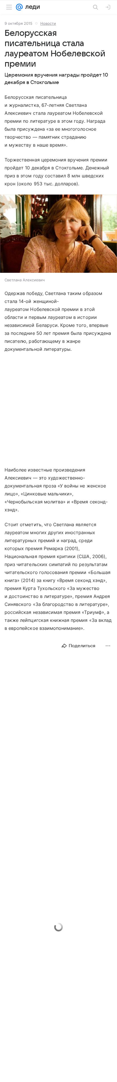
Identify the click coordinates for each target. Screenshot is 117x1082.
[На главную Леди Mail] (31, 7)
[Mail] (19, 7)
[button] (58, 234)
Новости (48, 23)
